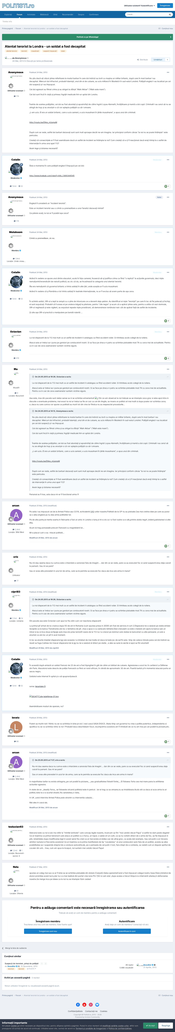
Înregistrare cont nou (48, 931)
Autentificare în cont (126, 931)
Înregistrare (165, 5)
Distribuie (143, 60)
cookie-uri (15, 1026)
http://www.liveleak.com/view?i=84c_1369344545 (52, 175)
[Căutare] (170, 14)
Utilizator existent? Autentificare (139, 6)
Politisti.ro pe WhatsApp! (87, 37)
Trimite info (7, 21)
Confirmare (94, 14)
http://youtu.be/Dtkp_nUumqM (43, 122)
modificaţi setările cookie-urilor (115, 1026)
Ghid (55, 14)
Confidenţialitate (75, 1011)
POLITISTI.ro (18, 5)
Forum (19, 14)
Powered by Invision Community (87, 1017)
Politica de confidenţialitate (120, 1028)
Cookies (103, 1011)
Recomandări (67, 14)
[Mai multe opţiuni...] (168, 72)
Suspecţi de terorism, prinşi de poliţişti (22, 963)
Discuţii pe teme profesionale (39, 61)
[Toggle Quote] (33, 377)
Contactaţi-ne (91, 1011)
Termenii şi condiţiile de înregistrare (91, 1028)
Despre (81, 14)
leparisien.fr (40, 686)
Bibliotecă (44, 14)
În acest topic (158, 14)
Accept (151, 1025)
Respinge (165, 1025)
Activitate (31, 14)
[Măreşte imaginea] (96, 398)
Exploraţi (8, 14)
